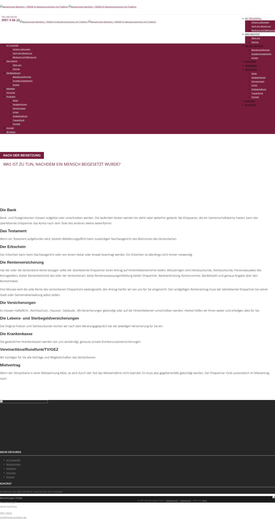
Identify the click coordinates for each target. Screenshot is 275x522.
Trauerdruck (257, 93)
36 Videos (250, 104)
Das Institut (252, 34)
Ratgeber (250, 61)
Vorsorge (251, 65)
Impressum (185, 500)
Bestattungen (13, 464)
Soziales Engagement (261, 53)
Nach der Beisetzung (261, 26)
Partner (255, 42)
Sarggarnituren (258, 77)
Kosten (254, 57)
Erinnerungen (257, 81)
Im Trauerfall (253, 18)
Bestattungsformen (260, 49)
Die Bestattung (254, 45)
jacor (204, 500)
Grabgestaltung (258, 89)
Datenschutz (172, 500)
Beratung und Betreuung (263, 30)
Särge (254, 73)
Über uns (255, 38)
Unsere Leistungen (260, 22)
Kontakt (250, 100)
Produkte (251, 69)
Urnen (254, 85)
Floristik (255, 97)
